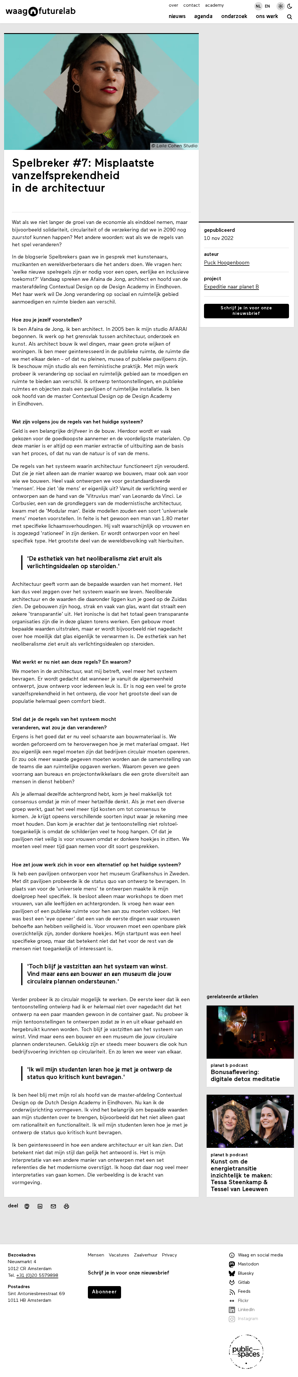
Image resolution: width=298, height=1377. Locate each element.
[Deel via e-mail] (53, 1206)
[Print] (66, 1206)
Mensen (96, 1255)
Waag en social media (260, 1255)
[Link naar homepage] (40, 11)
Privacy (169, 1255)
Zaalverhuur (145, 1255)
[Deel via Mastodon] (27, 1206)
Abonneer (104, 1292)
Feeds (244, 1291)
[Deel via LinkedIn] (40, 1206)
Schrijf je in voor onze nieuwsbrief (246, 311)
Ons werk (267, 16)
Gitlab (244, 1282)
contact (191, 5)
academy (214, 5)
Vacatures (119, 1255)
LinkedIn (246, 1310)
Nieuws (177, 16)
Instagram (248, 1319)
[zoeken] (289, 17)
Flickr (243, 1301)
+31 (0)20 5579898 (37, 1275)
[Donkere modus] (289, 6)
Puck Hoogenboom (226, 263)
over (173, 5)
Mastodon (248, 1264)
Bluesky (246, 1273)
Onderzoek (234, 16)
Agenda (203, 16)
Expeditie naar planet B (231, 287)
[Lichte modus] (280, 6)
